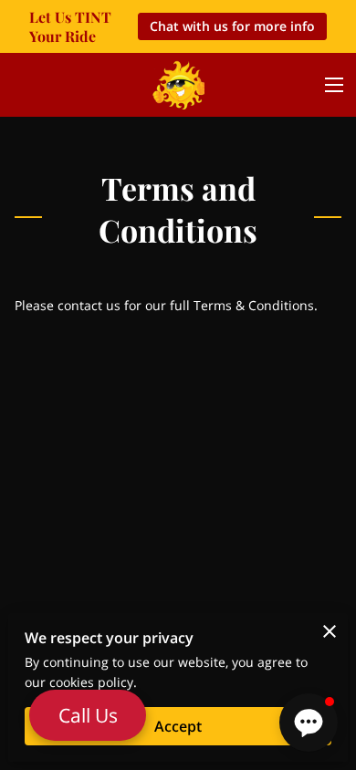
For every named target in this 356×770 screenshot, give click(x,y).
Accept (178, 726)
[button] (308, 722)
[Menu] (334, 85)
